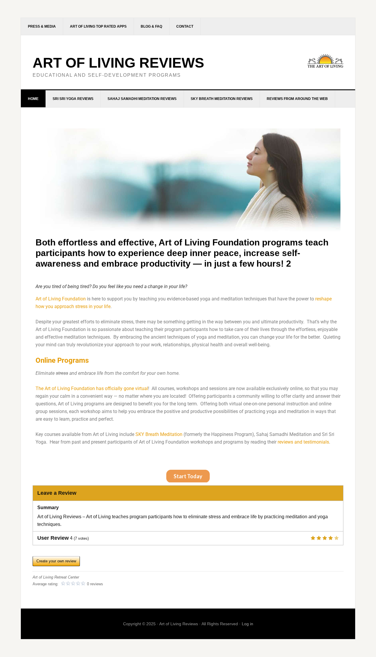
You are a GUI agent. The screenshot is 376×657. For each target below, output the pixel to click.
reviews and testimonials (303, 442)
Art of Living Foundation (61, 299)
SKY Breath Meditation (158, 434)
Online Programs (62, 360)
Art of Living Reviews (118, 63)
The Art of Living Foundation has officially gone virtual (92, 388)
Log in (247, 623)
